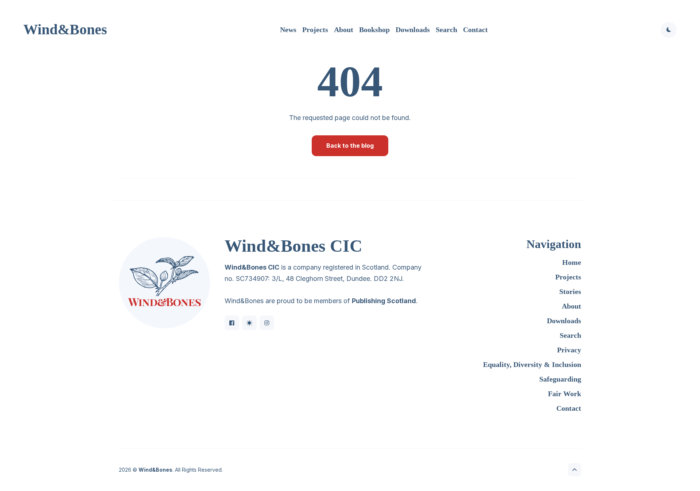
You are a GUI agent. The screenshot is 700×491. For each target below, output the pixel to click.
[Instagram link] (267, 323)
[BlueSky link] (249, 323)
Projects (315, 30)
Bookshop (374, 30)
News (288, 30)
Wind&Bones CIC (252, 267)
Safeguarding (560, 379)
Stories (570, 291)
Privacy (569, 350)
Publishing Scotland (384, 301)
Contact (475, 30)
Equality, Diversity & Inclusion (532, 364)
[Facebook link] (232, 323)
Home (571, 262)
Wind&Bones (65, 29)
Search (446, 30)
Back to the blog (350, 145)
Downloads (413, 30)
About (343, 30)
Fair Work (564, 394)
